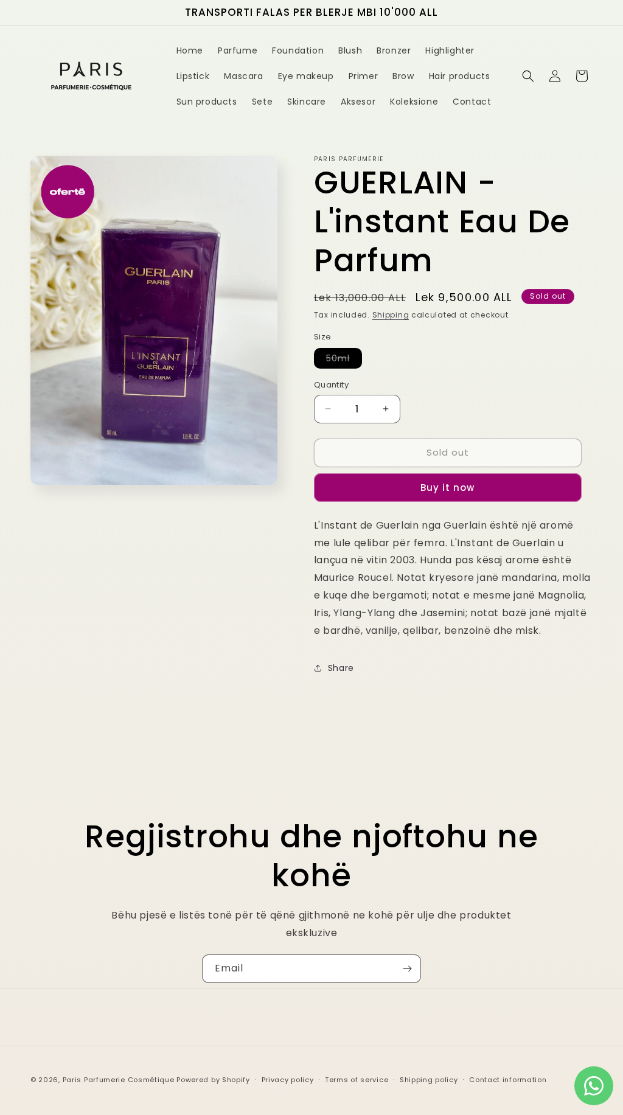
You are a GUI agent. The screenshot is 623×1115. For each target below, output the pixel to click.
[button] (528, 76)
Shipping (390, 315)
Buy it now (447, 487)
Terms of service (356, 1080)
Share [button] (341, 668)
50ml (344, 360)
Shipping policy (429, 1080)
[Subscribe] (407, 968)
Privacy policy (288, 1080)
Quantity (331, 385)
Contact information (507, 1080)
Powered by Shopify (213, 1080)
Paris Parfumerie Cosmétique (119, 1080)
